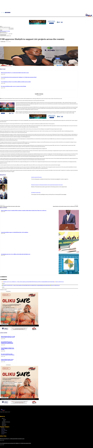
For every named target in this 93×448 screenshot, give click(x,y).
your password (11, 29)
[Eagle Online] (88, 15)
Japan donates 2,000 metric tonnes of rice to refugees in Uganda (65, 206)
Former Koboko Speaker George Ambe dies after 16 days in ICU (7, 360)
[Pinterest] (69, 44)
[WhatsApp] (72, 44)
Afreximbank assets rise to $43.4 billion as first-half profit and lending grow (15, 254)
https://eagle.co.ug (39, 95)
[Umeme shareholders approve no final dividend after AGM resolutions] (69, 242)
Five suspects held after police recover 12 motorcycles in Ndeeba (13, 86)
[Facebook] (5, 12)
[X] (9, 12)
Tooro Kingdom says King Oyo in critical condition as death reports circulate (16, 81)
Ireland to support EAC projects (36, 177)
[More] (76, 44)
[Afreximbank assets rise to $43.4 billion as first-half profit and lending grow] (69, 264)
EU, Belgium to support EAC (35, 192)
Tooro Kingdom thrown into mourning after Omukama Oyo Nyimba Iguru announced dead (18, 77)
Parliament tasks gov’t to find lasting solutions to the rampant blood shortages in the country (47, 184)
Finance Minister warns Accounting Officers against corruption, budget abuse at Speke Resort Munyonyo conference (23, 210)
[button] (46, 18)
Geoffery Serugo (3, 41)
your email (10, 33)
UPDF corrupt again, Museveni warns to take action (10, 206)
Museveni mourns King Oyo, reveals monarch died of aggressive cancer (15, 72)
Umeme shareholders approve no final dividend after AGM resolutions (14, 232)
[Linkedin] (8, 12)
